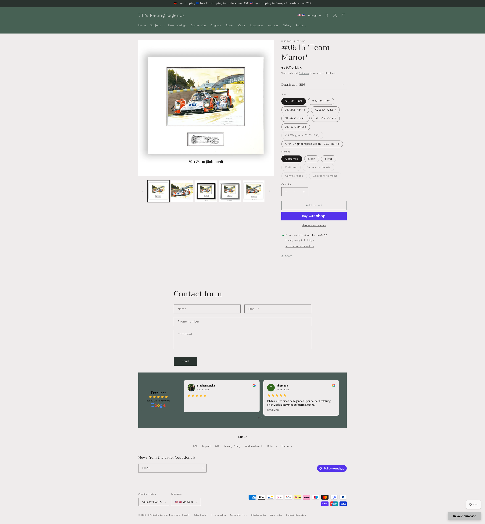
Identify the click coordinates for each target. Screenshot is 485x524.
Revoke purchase (464, 516)
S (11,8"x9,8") (293, 101)
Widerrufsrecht (254, 446)
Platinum (293, 168)
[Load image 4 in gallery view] (230, 191)
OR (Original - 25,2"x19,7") (304, 136)
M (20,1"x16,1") (321, 101)
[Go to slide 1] (259, 418)
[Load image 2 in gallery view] (182, 191)
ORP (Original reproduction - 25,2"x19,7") (312, 143)
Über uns (286, 446)
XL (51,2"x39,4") (325, 118)
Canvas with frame (327, 176)
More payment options (314, 225)
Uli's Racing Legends (158, 515)
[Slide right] (269, 191)
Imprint (206, 446)
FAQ (196, 446)
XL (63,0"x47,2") (295, 126)
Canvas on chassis (320, 168)
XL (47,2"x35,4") (295, 118)
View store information (300, 246)
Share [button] (288, 256)
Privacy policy (218, 515)
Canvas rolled (296, 176)
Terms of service (238, 515)
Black (311, 158)
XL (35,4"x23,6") (325, 109)
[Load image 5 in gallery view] (253, 191)
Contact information (296, 515)
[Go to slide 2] (261, 417)
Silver (328, 158)
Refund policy (201, 515)
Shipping (304, 73)
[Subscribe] (202, 468)
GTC (217, 446)
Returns (272, 446)
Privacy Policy (232, 446)
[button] (157, 26)
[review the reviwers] (254, 386)
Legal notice (276, 515)
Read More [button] (273, 410)
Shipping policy (258, 515)
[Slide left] (142, 191)
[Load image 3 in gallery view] (206, 191)
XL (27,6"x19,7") (295, 109)
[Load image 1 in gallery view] (158, 191)
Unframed (291, 158)
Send (185, 361)
